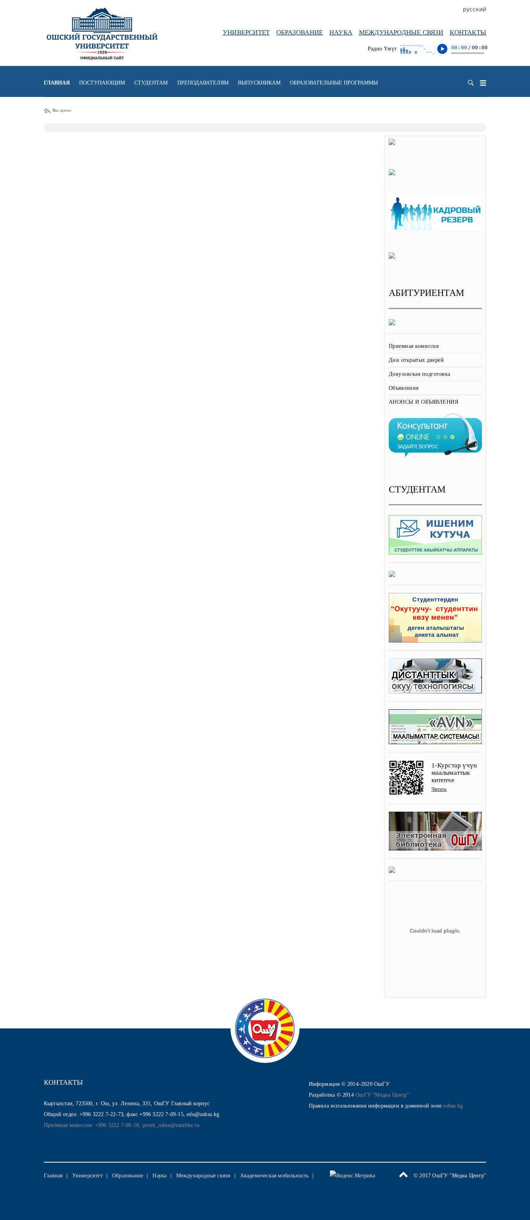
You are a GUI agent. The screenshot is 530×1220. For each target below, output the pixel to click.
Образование (299, 32)
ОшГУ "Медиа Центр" (382, 1095)
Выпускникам (259, 83)
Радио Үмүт (382, 49)
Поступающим (102, 83)
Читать (439, 789)
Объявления (404, 388)
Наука (340, 32)
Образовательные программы (334, 83)
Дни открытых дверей (416, 360)
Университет (246, 32)
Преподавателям (203, 83)
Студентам (151, 83)
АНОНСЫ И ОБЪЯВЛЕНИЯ (424, 402)
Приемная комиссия (414, 346)
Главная (57, 83)
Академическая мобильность (274, 1176)
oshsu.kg (453, 1106)
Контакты (468, 32)
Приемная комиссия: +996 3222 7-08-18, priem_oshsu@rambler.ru (121, 1125)
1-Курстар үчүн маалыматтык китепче (454, 772)
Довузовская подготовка (419, 374)
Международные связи (401, 32)
